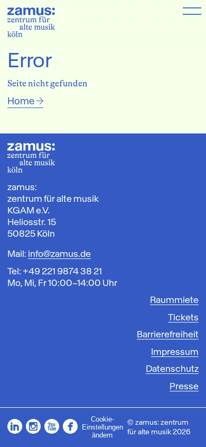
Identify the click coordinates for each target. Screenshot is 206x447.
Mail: (49, 254)
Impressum (175, 351)
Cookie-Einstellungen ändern (102, 427)
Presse (184, 386)
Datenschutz (172, 368)
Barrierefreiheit (168, 334)
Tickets (183, 317)
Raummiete (174, 300)
